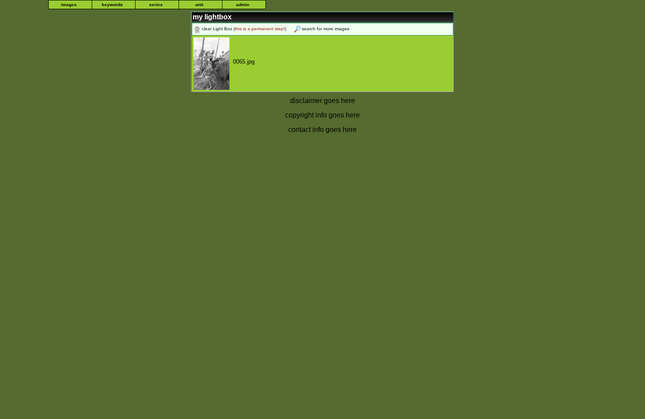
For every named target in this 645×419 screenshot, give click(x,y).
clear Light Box (217, 28)
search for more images (325, 28)
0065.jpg (241, 61)
